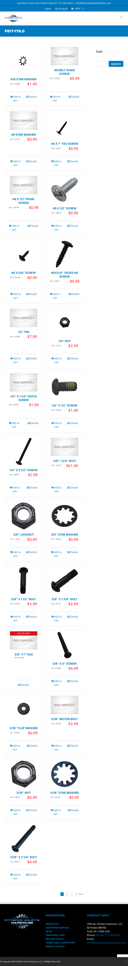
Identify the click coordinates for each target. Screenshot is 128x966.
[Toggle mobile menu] (121, 17)
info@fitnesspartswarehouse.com (93, 3)
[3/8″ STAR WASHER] (64, 516)
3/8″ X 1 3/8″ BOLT (64, 599)
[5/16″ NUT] (23, 774)
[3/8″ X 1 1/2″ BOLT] (23, 580)
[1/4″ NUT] (64, 322)
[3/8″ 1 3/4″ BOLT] (64, 447)
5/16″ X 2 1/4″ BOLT (23, 857)
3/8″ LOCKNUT (23, 534)
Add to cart (17, 98)
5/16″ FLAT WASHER (24, 728)
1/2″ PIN (23, 332)
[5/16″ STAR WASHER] (64, 774)
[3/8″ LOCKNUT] (23, 516)
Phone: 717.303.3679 (108, 935)
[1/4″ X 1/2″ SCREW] (64, 387)
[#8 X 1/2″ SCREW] (64, 189)
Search (116, 63)
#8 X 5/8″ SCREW (23, 272)
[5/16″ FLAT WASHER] (23, 709)
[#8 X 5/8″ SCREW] (23, 254)
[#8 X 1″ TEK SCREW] (64, 125)
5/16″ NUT (24, 792)
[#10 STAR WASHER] (23, 60)
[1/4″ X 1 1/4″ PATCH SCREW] (23, 382)
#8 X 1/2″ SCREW (64, 208)
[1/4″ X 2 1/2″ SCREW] (23, 451)
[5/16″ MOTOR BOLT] (64, 705)
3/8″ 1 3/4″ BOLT (64, 461)
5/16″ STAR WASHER (64, 792)
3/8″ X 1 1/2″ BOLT (23, 599)
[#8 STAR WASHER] (23, 120)
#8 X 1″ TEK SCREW (64, 143)
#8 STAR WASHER (23, 134)
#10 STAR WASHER (24, 79)
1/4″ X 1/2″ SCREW (64, 405)
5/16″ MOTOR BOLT (64, 719)
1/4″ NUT (64, 341)
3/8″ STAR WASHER (64, 534)
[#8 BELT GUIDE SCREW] (64, 56)
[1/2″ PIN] (23, 318)
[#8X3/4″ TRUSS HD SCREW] (64, 254)
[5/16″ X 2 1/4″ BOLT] (23, 838)
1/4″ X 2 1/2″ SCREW (24, 470)
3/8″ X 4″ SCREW (64, 663)
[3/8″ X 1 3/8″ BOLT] (64, 580)
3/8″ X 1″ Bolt (23, 654)
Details (33, 96)
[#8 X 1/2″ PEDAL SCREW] (23, 185)
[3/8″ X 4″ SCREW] (64, 645)
